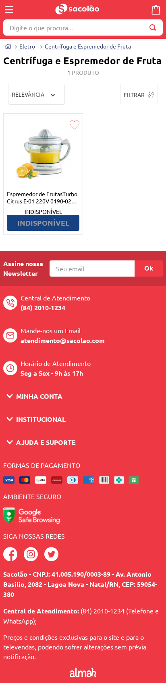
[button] (83, 396)
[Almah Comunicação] (83, 674)
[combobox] (83, 27)
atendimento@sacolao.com (63, 340)
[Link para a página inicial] (8, 47)
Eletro (27, 46)
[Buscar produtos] (154, 27)
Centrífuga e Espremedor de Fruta (88, 46)
